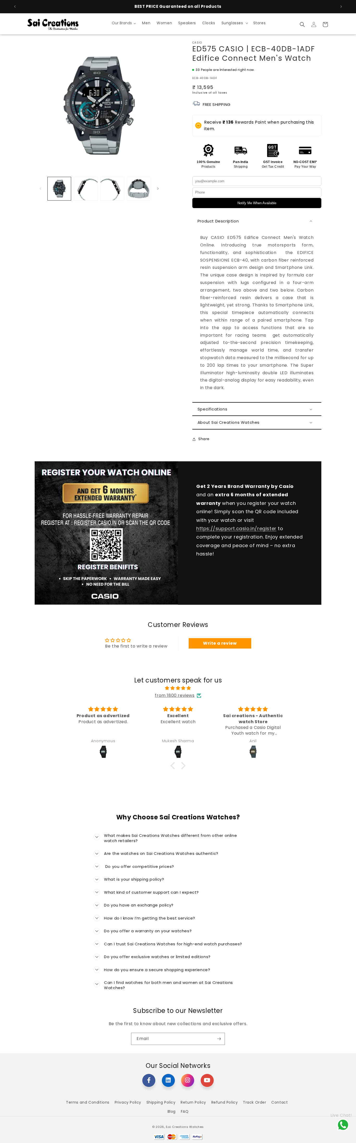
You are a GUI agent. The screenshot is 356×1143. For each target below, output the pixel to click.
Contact (279, 1102)
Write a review (220, 643)
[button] (234, 22)
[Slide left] (40, 188)
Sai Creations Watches (185, 1127)
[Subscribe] (219, 1039)
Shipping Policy (161, 1102)
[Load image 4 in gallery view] (138, 189)
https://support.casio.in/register (236, 528)
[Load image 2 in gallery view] (85, 189)
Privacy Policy (128, 1102)
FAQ (185, 1111)
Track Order (254, 1102)
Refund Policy (224, 1102)
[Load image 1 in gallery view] (59, 189)
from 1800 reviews (174, 695)
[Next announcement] (341, 6)
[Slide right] (158, 188)
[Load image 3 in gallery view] (112, 189)
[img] (178, 688)
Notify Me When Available (256, 203)
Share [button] (204, 439)
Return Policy (193, 1102)
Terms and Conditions (87, 1102)
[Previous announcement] (15, 6)
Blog (172, 1111)
